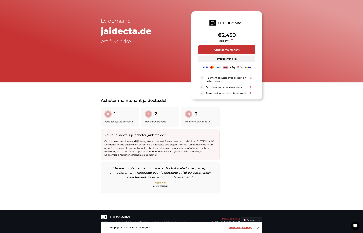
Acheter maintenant (226, 49)
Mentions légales (231, 219)
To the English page (240, 227)
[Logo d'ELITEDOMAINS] (143, 217)
